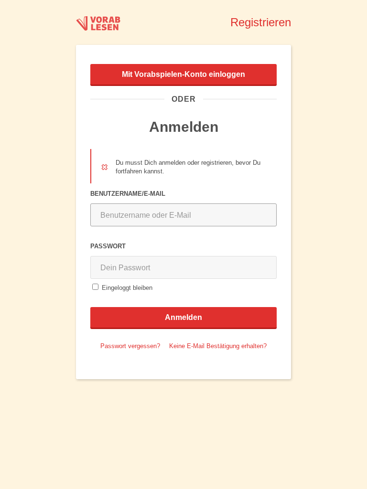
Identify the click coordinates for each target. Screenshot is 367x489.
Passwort (108, 245)
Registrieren (260, 22)
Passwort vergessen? (130, 346)
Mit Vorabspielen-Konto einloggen (183, 74)
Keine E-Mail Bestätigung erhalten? (218, 346)
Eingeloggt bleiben (127, 287)
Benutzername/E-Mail (127, 193)
